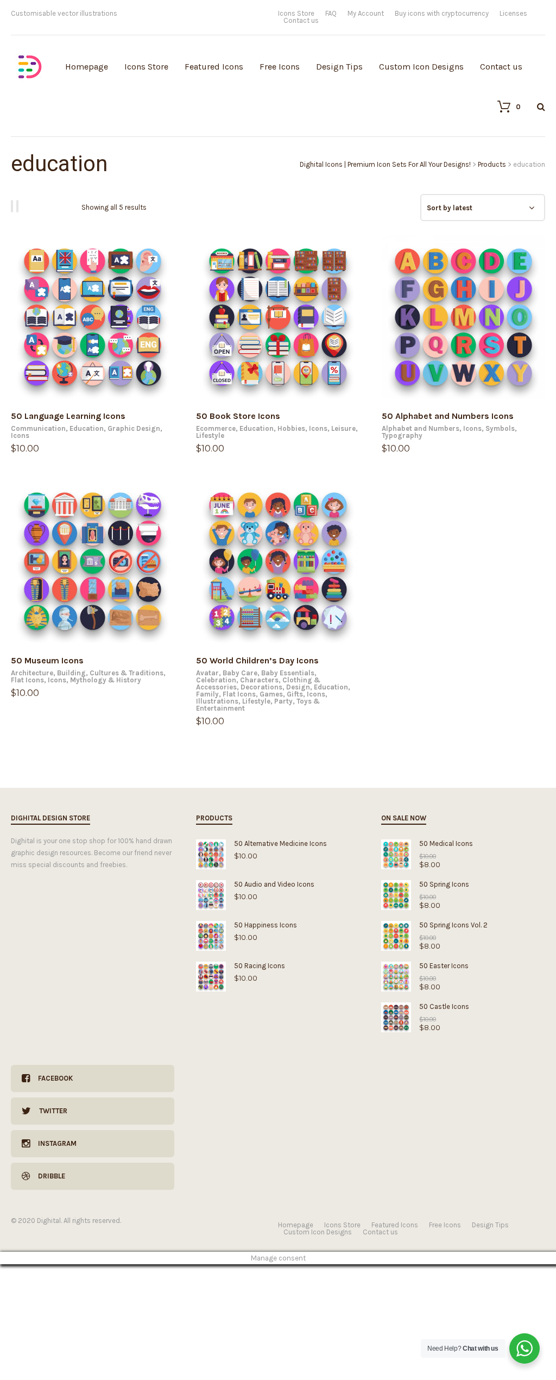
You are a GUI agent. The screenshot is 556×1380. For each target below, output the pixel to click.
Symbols (500, 428)
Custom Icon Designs (421, 66)
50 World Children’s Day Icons (257, 660)
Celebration (216, 680)
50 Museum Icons (47, 660)
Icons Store (296, 13)
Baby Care (240, 673)
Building (71, 673)
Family (207, 694)
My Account (366, 13)
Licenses (513, 13)
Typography (402, 435)
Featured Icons (214, 66)
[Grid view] (13, 206)
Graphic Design (134, 428)
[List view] (19, 206)
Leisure (343, 428)
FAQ (331, 13)
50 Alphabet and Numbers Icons (448, 416)
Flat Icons (27, 680)
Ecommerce (216, 428)
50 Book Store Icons (238, 416)
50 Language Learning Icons (68, 416)
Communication (38, 428)
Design (298, 687)
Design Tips (339, 66)
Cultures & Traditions (126, 673)
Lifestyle (210, 435)
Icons (20, 435)
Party (283, 701)
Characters (259, 680)
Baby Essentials (287, 673)
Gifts (295, 694)
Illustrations (217, 701)
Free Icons (280, 66)
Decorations (261, 687)
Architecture (32, 673)
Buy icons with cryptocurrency (442, 13)
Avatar (207, 673)
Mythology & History (105, 680)
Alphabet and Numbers (420, 428)
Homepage (86, 66)
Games (271, 694)
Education (87, 428)
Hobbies (291, 428)
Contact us (301, 20)
